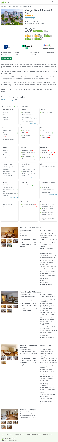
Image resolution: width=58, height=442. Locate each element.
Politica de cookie (47, 434)
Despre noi (9, 434)
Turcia (12, 6)
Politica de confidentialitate (34, 434)
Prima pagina (3, 6)
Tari (9, 6)
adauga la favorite (30, 18)
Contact (17, 436)
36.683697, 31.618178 (35, 23)
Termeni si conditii (19, 434)
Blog (12, 436)
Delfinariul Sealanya (8, 100)
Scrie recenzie (7, 58)
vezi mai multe (13, 122)
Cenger (16, 6)
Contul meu (5, 436)
